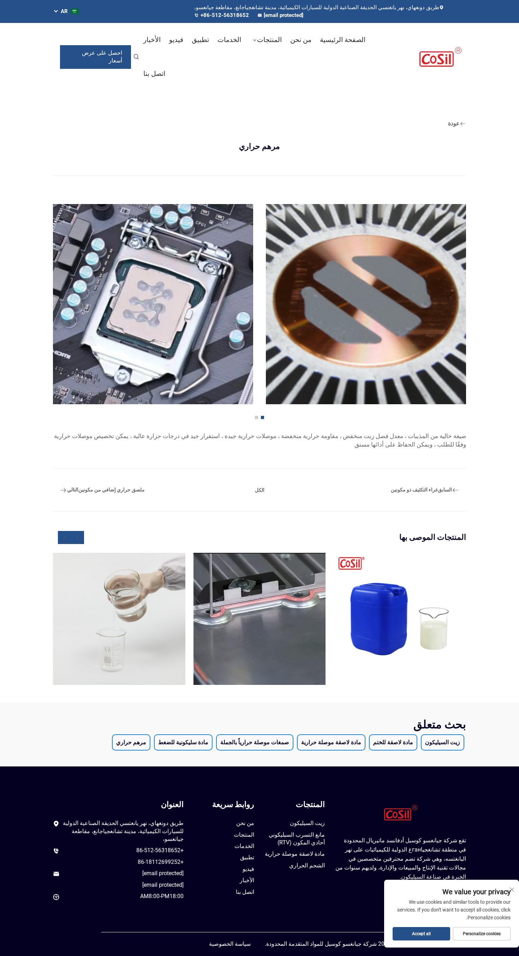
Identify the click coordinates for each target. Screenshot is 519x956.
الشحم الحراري (307, 865)
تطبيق (200, 40)
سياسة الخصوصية (230, 943)
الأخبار (152, 40)
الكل (259, 490)
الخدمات (229, 40)
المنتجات (269, 40)
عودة (454, 123)
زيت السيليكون (307, 823)
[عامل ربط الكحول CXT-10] (259, 619)
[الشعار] (436, 57)
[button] (262, 417)
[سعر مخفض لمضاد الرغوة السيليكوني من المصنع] (400, 619)
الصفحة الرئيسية (342, 40)
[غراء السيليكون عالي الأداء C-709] (119, 619)
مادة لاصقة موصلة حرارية (295, 853)
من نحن (300, 40)
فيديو (176, 40)
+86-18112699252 (161, 862)
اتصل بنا (154, 74)
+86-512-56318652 (225, 15)
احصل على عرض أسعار (102, 56)
